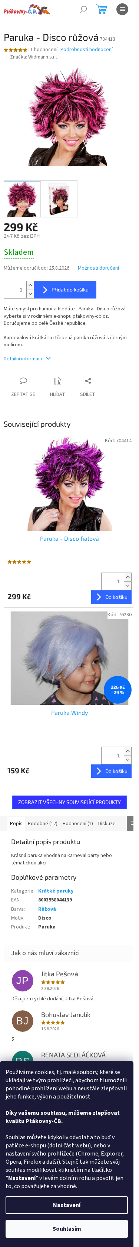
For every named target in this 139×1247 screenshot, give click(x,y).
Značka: (34, 57)
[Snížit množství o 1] (30, 294)
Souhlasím (67, 1229)
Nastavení (66, 1205)
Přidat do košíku (70, 289)
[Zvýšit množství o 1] (30, 285)
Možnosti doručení (98, 268)
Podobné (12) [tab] (42, 823)
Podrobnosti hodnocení (86, 49)
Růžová (47, 909)
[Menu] (122, 9)
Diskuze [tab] (107, 823)
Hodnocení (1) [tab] (78, 823)
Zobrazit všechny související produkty (69, 802)
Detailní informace (24, 359)
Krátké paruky (55, 891)
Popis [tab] (16, 823)
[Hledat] (83, 9)
